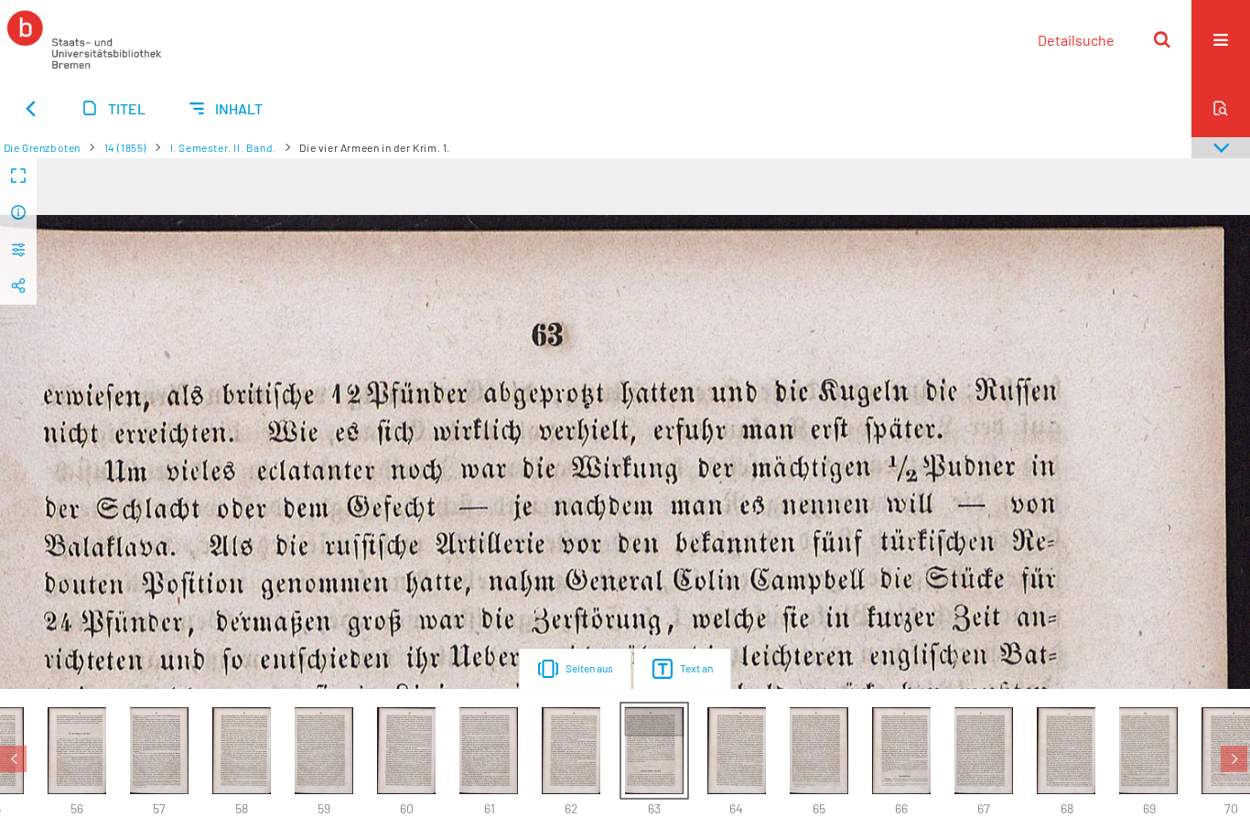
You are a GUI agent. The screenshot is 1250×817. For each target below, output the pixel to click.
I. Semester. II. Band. (223, 147)
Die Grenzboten (42, 147)
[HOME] (84, 39)
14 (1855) (125, 147)
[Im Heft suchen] (1220, 108)
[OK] (1162, 39)
